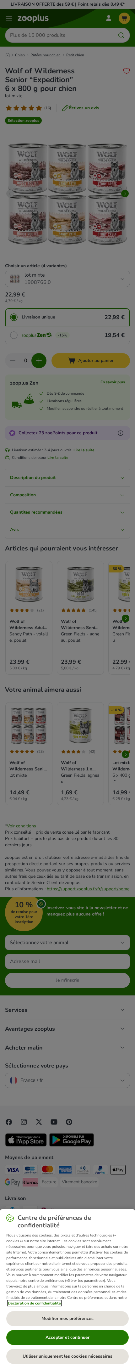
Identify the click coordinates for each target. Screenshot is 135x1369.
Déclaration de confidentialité (34, 1303)
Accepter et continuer (67, 1337)
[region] (67, 1289)
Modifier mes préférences (67, 1318)
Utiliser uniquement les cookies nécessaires (67, 1356)
